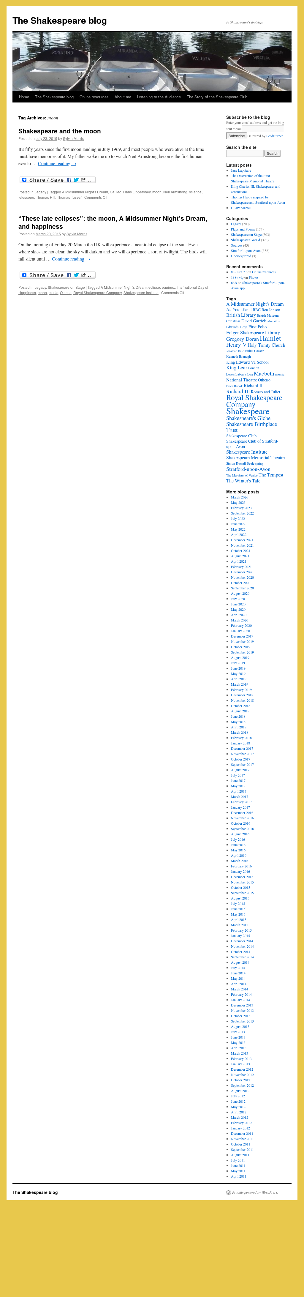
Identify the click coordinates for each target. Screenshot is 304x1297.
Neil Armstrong (175, 191)
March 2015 (239, 924)
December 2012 (242, 1069)
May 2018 (238, 721)
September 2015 (242, 892)
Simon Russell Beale (240, 463)
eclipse (154, 287)
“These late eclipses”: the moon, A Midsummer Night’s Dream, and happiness (112, 222)
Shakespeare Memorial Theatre (255, 457)
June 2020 (238, 604)
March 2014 (239, 989)
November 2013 (242, 1010)
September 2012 (242, 1085)
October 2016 (240, 823)
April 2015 (238, 919)
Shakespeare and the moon (59, 130)
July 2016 (238, 839)
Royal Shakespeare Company (97, 292)
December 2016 (242, 812)
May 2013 (238, 1042)
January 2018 (240, 743)
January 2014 (240, 999)
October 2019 (240, 646)
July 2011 (238, 1160)
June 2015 (238, 908)
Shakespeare (248, 410)
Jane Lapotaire (241, 170)
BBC (257, 309)
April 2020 (238, 614)
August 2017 (240, 769)
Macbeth (264, 373)
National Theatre (241, 380)
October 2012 (240, 1079)
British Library (241, 314)
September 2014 (242, 956)
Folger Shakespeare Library (253, 332)
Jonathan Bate (235, 351)
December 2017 (242, 748)
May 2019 (238, 673)
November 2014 (242, 946)
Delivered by (265, 135)
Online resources (94, 97)
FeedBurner (274, 135)
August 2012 (240, 1090)
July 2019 (238, 662)
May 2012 (238, 1106)
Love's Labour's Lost (239, 374)
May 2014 (238, 978)
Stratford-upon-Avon (246, 250)
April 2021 (238, 561)
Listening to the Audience (159, 97)
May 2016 (238, 850)
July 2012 (238, 1096)
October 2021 (240, 550)
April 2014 (238, 983)
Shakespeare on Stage (66, 287)
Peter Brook (234, 386)
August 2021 (240, 555)
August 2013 (240, 1026)
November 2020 (242, 577)
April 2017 (238, 791)
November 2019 (242, 641)
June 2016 (238, 844)
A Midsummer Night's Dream (85, 191)
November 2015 (242, 882)
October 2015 (240, 887)
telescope (26, 197)
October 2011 (240, 1144)
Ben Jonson (271, 309)
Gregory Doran (242, 338)
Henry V (236, 344)
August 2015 (240, 898)
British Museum (268, 315)
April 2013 (238, 1047)
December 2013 (242, 1005)
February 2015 (241, 930)
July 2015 (238, 903)
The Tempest (271, 474)
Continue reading (57, 163)
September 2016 (242, 828)
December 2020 (242, 571)
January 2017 (240, 807)
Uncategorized (241, 255)
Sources (236, 245)
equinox (168, 287)
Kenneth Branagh (238, 356)
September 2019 (242, 652)
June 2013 (238, 1037)
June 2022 (238, 523)
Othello (66, 292)
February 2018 (241, 737)
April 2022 (238, 534)
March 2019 (239, 684)
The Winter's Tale (243, 480)
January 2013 (240, 1063)
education (273, 321)
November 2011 (242, 1138)
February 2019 (241, 689)
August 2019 (240, 657)
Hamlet (270, 338)
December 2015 (242, 876)
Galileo (115, 191)
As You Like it (239, 309)
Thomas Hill (45, 197)
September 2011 (242, 1149)
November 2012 (242, 1074)
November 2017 (242, 753)
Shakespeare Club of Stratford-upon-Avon (252, 443)
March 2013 (239, 1053)
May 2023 (238, 502)
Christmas (233, 321)
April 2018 (238, 727)
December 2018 (242, 694)
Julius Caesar (254, 350)
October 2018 (240, 705)
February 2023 (241, 507)
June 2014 (238, 973)
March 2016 (239, 860)
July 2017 (238, 775)
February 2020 (241, 625)
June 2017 (238, 780)
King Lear (236, 367)
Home (24, 97)
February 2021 (241, 566)
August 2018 (240, 711)
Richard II (253, 385)
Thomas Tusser (69, 197)
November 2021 (242, 545)
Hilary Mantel (241, 207)
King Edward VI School (247, 362)
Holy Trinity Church (266, 345)
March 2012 (239, 1117)
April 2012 (238, 1112)
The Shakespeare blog (59, 20)
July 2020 (238, 598)
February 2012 (241, 1122)
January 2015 (240, 935)
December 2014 (242, 940)
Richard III (238, 391)
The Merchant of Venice (242, 475)
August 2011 (240, 1154)
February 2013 (241, 1058)
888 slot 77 (239, 271)
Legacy (40, 191)
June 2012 (238, 1101)
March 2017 (239, 796)
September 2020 (242, 588)
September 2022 (242, 513)
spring (259, 463)
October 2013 (240, 1015)
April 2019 (238, 678)
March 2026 (239, 497)
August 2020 (240, 593)
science (195, 191)
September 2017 (242, 764)
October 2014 (240, 951)
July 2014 (238, 967)
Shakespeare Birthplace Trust (251, 426)
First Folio (257, 326)
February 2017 (241, 801)
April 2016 (238, 855)
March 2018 (239, 732)
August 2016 (240, 833)
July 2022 (238, 518)
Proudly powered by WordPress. (255, 1192)
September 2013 (242, 1021)
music (53, 292)
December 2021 (242, 539)
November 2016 (242, 817)
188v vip (237, 277)
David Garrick (253, 321)
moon (157, 191)
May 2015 (238, 914)
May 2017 (238, 785)
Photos (254, 277)
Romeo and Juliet (265, 392)
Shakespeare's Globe (248, 418)
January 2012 (240, 1128)
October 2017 (240, 759)
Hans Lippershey (137, 191)
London (253, 368)
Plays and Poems (243, 229)
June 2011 (238, 1165)
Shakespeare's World (245, 239)
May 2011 (238, 1170)
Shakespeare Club (241, 435)
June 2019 (238, 668)
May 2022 (238, 529)
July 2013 (238, 1031)
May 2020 (238, 609)
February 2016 (241, 866)
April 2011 (238, 1176)
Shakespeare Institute (141, 292)
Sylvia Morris (73, 138)
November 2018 (242, 700)
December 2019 (242, 636)
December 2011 (242, 1133)
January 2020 (240, 630)
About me (123, 97)
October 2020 (240, 582)
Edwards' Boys (237, 327)
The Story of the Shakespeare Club (217, 97)
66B (234, 282)
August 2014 (240, 962)
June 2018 (238, 716)
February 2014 (241, 994)
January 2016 (240, 871)
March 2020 (239, 620)
